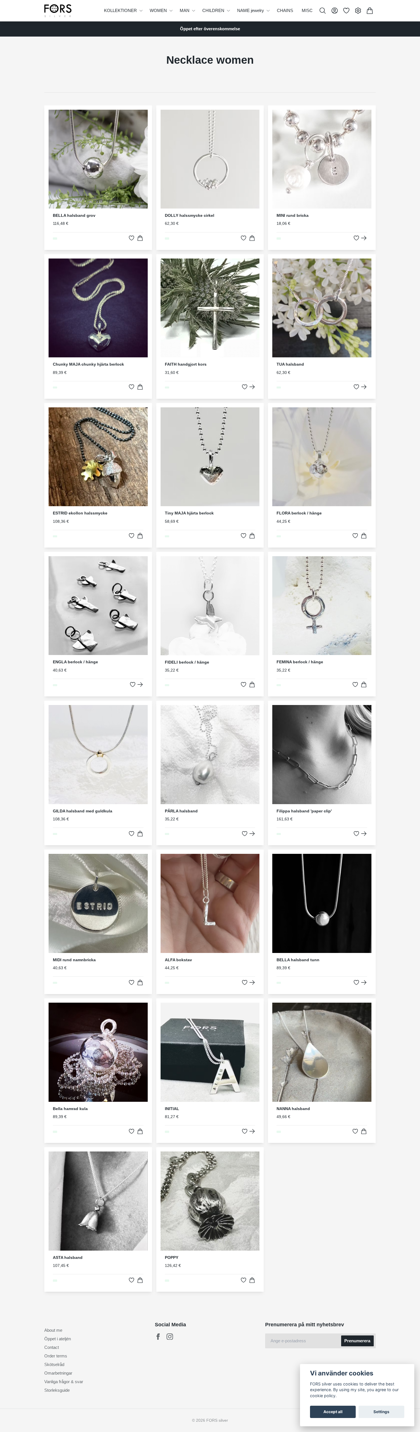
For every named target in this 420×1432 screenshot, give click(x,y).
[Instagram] (170, 1336)
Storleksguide (57, 1390)
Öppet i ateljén (57, 1338)
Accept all (333, 1411)
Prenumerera (357, 1340)
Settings (381, 1411)
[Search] (323, 10)
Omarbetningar (58, 1373)
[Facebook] (158, 1336)
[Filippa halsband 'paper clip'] (364, 833)
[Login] (334, 10)
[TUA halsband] (364, 387)
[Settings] (358, 10)
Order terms (55, 1355)
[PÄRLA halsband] (252, 833)
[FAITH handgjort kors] (252, 387)
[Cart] (370, 10)
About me (53, 1330)
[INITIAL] (252, 1131)
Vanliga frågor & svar (63, 1381)
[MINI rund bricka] (364, 238)
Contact (51, 1347)
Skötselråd (54, 1364)
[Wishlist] (346, 10)
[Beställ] (140, 238)
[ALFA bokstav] (252, 982)
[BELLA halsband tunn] (364, 982)
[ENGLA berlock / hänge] (140, 684)
